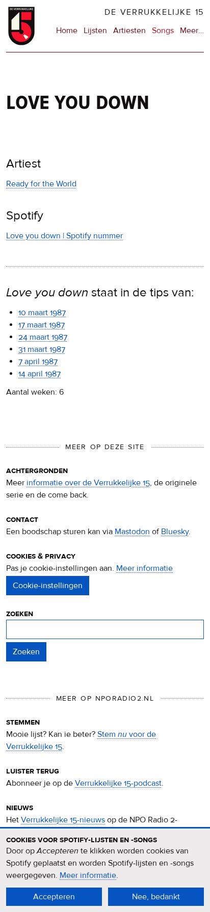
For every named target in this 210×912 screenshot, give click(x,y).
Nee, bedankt (156, 897)
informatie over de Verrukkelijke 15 (88, 483)
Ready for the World (41, 184)
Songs (163, 30)
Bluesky (175, 532)
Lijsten (95, 30)
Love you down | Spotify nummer (64, 236)
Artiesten (129, 30)
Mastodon (132, 532)
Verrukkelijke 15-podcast (118, 783)
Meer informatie (144, 568)
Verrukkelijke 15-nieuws (63, 820)
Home (66, 30)
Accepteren (54, 897)
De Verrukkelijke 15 (154, 12)
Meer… (192, 31)
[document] (105, 870)
